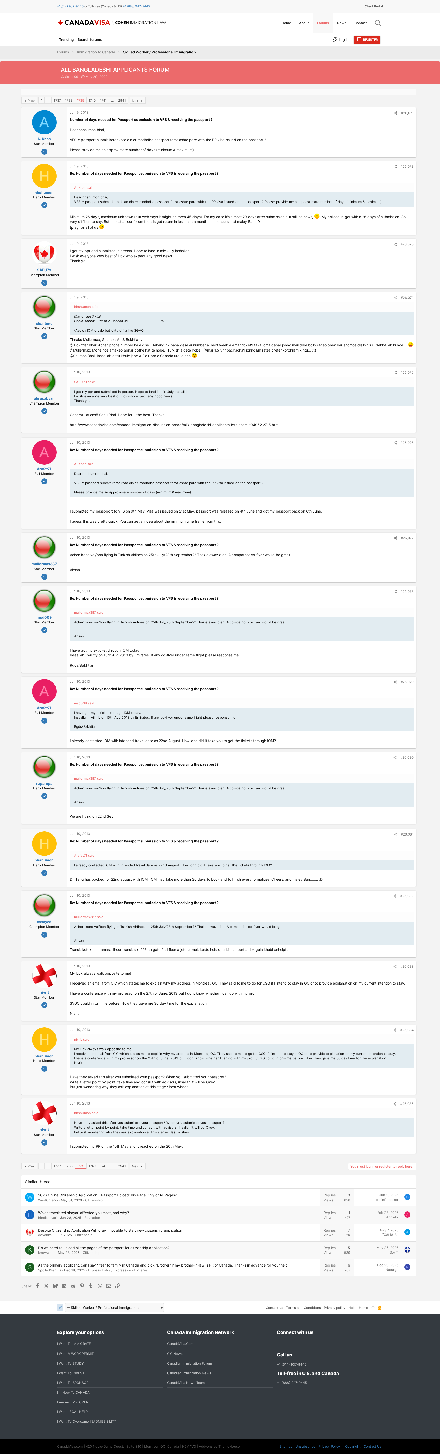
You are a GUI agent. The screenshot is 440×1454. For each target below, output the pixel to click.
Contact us (274, 1307)
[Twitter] (307, 1344)
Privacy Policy (329, 1446)
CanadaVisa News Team (186, 1383)
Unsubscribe (305, 1446)
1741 (103, 100)
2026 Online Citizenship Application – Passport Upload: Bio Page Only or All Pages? (107, 1195)
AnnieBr (392, 1217)
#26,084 (407, 1030)
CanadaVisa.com (180, 1344)
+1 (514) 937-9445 (291, 1364)
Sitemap (286, 1446)
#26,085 (407, 1104)
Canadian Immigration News (189, 1373)
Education (92, 1218)
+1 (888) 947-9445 (136, 6)
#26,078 (407, 591)
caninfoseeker (387, 1199)
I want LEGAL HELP (72, 1412)
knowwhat (46, 1252)
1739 (80, 100)
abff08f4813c (388, 1235)
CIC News (175, 1354)
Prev (31, 101)
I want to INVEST (70, 1373)
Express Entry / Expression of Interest (118, 1270)
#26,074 (407, 297)
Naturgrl (392, 1270)
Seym (394, 1252)
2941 (122, 100)
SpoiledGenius (49, 1270)
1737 (57, 100)
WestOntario (48, 1200)
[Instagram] (289, 1344)
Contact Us (372, 1446)
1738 (69, 100)
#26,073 (407, 244)
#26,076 (407, 443)
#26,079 (407, 682)
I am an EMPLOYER (72, 1402)
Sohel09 (71, 77)
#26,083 (407, 966)
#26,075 (407, 372)
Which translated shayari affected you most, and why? (83, 1212)
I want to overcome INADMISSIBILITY (86, 1421)
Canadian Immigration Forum (189, 1363)
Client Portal (374, 6)
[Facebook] (280, 1344)
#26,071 (407, 113)
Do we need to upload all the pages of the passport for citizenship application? (103, 1248)
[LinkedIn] (298, 1344)
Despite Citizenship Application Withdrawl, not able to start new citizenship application (110, 1230)
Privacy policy (334, 1307)
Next (136, 101)
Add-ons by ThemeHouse (219, 1446)
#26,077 (407, 538)
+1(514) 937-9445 (70, 6)
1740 (92, 100)
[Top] (373, 1307)
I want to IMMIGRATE (74, 1344)
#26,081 (407, 834)
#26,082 (407, 896)
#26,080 (407, 757)
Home (363, 1307)
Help (352, 1307)
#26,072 (407, 166)
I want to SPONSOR (72, 1383)
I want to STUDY (70, 1363)
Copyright (353, 1446)
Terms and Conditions (303, 1307)
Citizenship (94, 1200)
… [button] (48, 100)
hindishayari (47, 1218)
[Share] (395, 113)
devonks (45, 1235)
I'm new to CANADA (73, 1392)
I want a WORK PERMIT (75, 1354)
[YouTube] (316, 1344)
